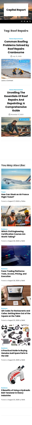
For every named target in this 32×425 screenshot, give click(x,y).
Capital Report (16, 10)
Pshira (23, 201)
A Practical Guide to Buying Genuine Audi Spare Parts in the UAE (14, 353)
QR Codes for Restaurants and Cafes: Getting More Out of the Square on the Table (15, 313)
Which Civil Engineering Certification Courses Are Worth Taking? (13, 234)
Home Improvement (16, 38)
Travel (3, 192)
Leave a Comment (7, 80)
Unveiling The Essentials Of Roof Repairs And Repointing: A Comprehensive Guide (16, 101)
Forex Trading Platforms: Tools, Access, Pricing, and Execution (13, 274)
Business (4, 229)
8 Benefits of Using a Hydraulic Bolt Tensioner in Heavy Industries (15, 393)
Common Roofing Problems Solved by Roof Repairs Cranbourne (16, 47)
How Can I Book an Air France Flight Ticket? (15, 195)
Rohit (23, 241)
